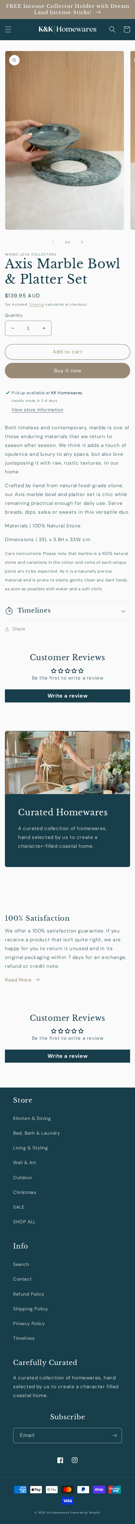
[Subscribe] (114, 1435)
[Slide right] (82, 242)
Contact (22, 1279)
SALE (18, 1207)
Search (21, 1264)
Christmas (24, 1192)
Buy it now (67, 370)
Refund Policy (29, 1294)
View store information (37, 410)
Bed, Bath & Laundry (36, 1133)
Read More (18, 980)
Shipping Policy (30, 1309)
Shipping (36, 304)
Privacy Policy (29, 1323)
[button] (8, 29)
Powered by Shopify (85, 1513)
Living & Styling (30, 1148)
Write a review (67, 695)
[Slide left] (53, 242)
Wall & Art (24, 1162)
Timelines (23, 1338)
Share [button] (19, 629)
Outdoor (22, 1177)
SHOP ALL (24, 1222)
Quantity (14, 315)
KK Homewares (58, 1513)
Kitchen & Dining (32, 1118)
